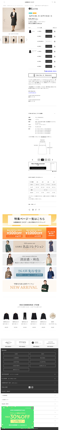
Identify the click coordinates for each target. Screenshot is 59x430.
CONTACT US (9, 382)
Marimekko (42, 357)
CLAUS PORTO (16, 365)
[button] (23, 20)
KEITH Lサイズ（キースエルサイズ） (15, 5)
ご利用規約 (4, 395)
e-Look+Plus (43, 361)
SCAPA (16, 353)
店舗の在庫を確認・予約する (50, 71)
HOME (4, 5)
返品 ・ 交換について (32, 204)
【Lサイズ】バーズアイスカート (36, 323)
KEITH (42, 353)
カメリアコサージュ (52, 323)
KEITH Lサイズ (16, 369)
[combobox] (42, 160)
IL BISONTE (16, 357)
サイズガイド (43, 136)
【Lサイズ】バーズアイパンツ (27, 323)
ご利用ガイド (5, 399)
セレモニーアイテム (29, 5)
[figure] (32, 159)
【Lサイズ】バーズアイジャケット (9, 323)
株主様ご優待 (5, 404)
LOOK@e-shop (29, 2)
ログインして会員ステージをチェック (35, 23)
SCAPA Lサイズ (43, 365)
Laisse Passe (16, 361)
